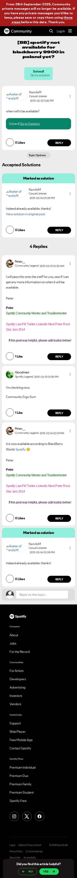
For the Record (19, 651)
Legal (12, 845)
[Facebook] (39, 816)
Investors (15, 695)
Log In (61, 31)
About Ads (14, 857)
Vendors (15, 704)
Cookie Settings (34, 851)
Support (15, 723)
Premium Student (21, 792)
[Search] (51, 31)
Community (21, 31)
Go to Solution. (30, 123)
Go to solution (40, 75)
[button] (70, 96)
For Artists (16, 671)
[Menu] (70, 31)
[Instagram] (14, 816)
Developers (17, 679)
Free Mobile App (21, 740)
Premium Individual (22, 767)
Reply (59, 143)
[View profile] (17, 96)
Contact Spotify (20, 748)
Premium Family (20, 784)
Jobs (12, 643)
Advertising (17, 687)
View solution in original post (25, 214)
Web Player (17, 731)
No (30, 871)
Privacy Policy (16, 851)
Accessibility (29, 857)
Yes (46, 871)
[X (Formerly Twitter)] (27, 816)
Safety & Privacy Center (29, 845)
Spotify (21, 449)
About (13, 635)
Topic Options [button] (37, 155)
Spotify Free (17, 801)
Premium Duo (18, 776)
